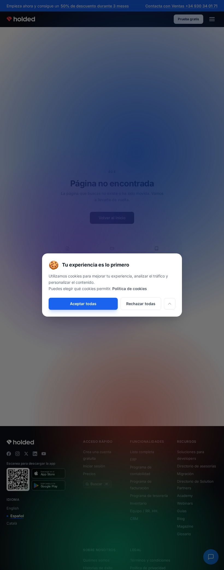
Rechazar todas (140, 303)
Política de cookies (129, 288)
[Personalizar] (169, 303)
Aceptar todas (83, 303)
